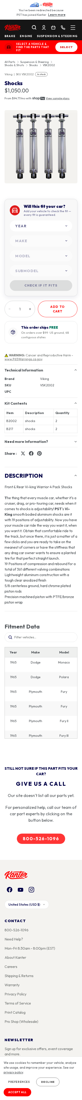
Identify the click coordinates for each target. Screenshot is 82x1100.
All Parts (10, 62)
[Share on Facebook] (31, 453)
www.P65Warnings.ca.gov (23, 359)
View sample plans (57, 98)
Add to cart (57, 309)
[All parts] (72, 27)
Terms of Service (18, 1003)
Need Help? (14, 939)
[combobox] (41, 226)
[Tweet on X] (23, 453)
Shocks (33, 65)
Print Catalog (15, 1012)
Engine (26, 36)
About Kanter (15, 957)
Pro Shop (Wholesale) (21, 1021)
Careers (11, 966)
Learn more (56, 14)
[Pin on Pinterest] (39, 453)
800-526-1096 (41, 838)
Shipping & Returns (19, 975)
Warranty (12, 985)
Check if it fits (40, 285)
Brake (10, 36)
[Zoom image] (41, 146)
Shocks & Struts (14, 65)
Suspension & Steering (57, 36)
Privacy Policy (15, 994)
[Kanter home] (9, 47)
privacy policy (13, 1072)
